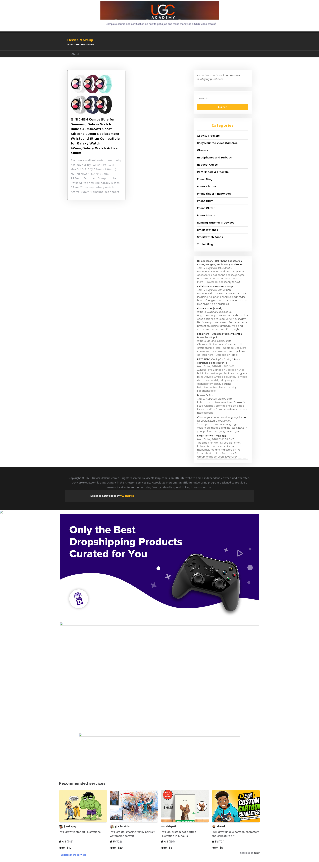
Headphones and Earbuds (214, 157)
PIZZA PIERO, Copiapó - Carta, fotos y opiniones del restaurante (218, 361)
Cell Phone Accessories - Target (215, 286)
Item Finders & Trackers (213, 172)
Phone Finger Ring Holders (214, 193)
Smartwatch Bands (210, 237)
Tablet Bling (205, 244)
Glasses (202, 150)
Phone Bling (205, 179)
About (75, 54)
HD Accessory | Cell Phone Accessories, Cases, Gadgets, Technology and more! (220, 262)
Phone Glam (205, 201)
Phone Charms (207, 186)
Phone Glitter (205, 208)
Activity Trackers (208, 135)
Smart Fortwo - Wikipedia (211, 435)
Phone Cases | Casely (209, 308)
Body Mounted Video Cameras (217, 143)
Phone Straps (206, 215)
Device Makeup (80, 40)
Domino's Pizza (205, 395)
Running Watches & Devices (215, 222)
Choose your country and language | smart (222, 417)
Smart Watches (207, 230)
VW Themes (127, 495)
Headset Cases (207, 164)
